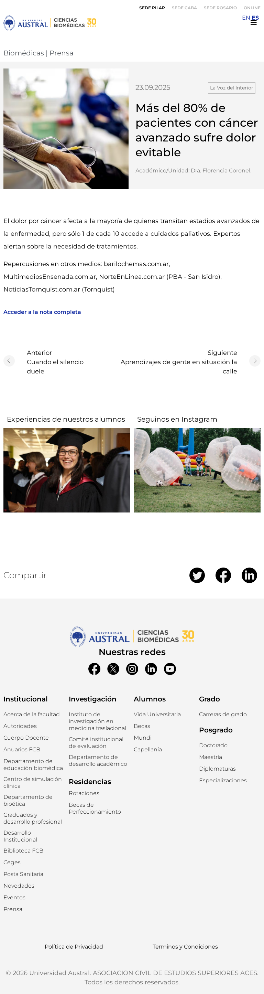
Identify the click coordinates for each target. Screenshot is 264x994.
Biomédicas (23, 53)
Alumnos (150, 699)
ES (255, 17)
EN (246, 17)
